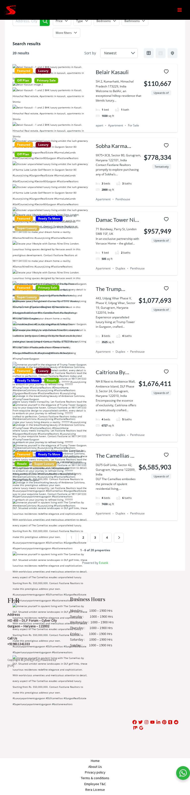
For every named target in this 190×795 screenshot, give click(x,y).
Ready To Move (49, 218)
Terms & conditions (95, 778)
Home (95, 760)
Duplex (120, 268)
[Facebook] (134, 722)
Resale (51, 380)
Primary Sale (46, 80)
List (161, 53)
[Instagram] (146, 722)
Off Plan (23, 80)
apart (99, 125)
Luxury (43, 70)
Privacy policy (95, 772)
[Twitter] (140, 722)
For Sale (133, 125)
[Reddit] (176, 722)
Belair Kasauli (112, 72)
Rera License (95, 789)
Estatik (103, 563)
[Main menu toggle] (179, 9)
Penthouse (123, 199)
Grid (149, 53)
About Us (95, 766)
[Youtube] (152, 722)
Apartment (115, 125)
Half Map (172, 53)
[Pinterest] (164, 722)
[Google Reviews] (141, 728)
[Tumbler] (170, 722)
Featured (23, 70)
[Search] (45, 21)
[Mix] (135, 728)
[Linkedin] (158, 722)
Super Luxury (27, 228)
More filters (64, 33)
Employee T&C (95, 784)
